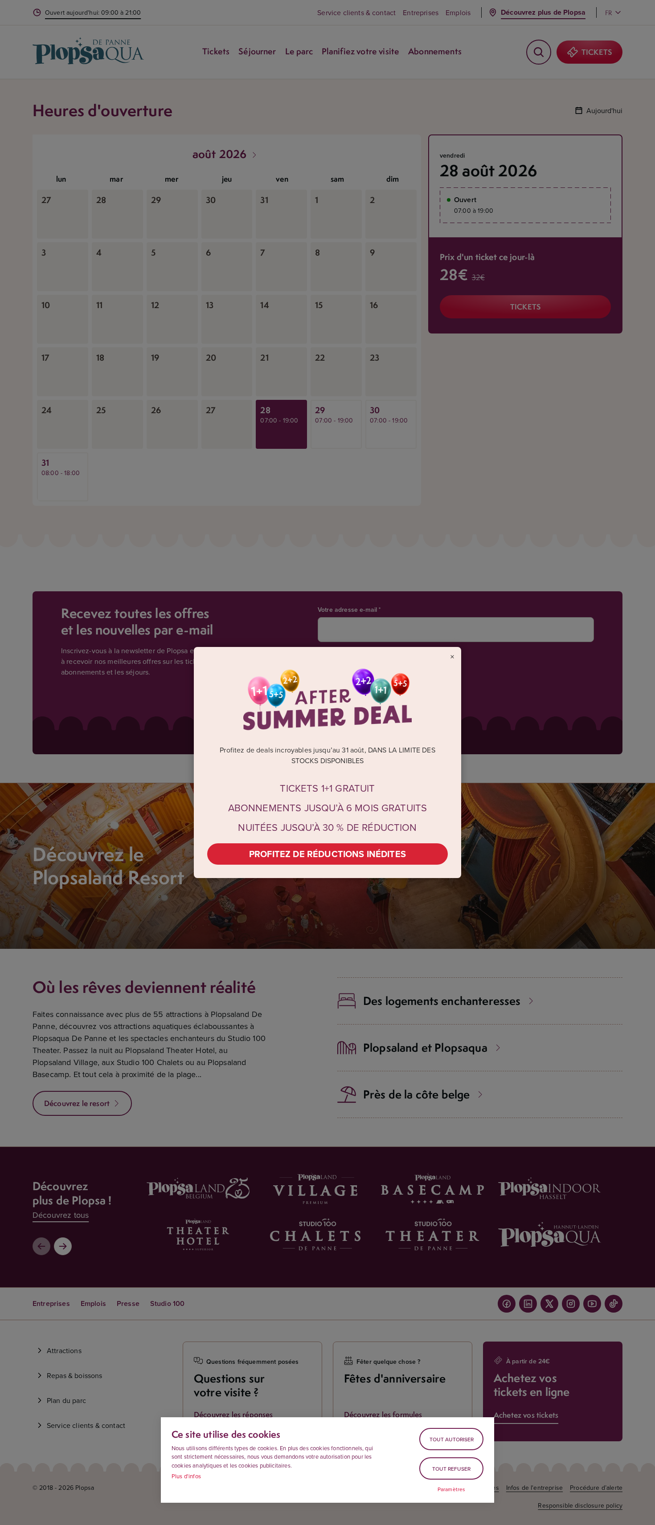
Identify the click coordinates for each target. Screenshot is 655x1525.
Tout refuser (451, 1468)
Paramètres (452, 1489)
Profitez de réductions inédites (327, 853)
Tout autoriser (452, 1439)
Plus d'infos (186, 1476)
